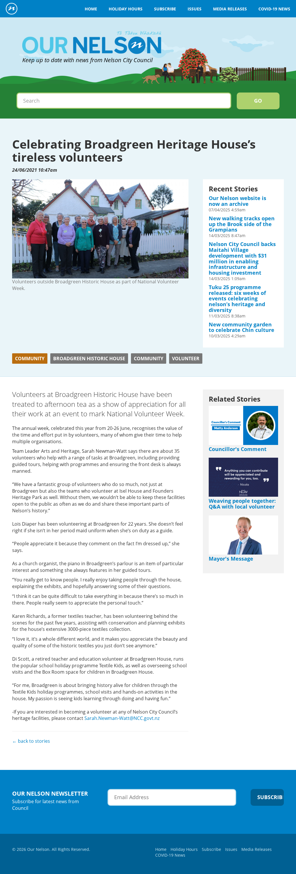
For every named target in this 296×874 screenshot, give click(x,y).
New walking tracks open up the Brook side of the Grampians (242, 224)
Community (30, 358)
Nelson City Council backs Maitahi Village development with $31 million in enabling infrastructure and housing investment (242, 258)
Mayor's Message (231, 558)
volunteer (185, 358)
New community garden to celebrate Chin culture (241, 327)
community (148, 358)
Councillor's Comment (238, 449)
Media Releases (230, 9)
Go (258, 100)
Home (91, 9)
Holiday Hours (126, 9)
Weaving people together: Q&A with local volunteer (242, 503)
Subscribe (165, 9)
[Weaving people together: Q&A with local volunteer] (243, 477)
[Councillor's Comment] (243, 425)
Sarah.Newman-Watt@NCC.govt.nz (122, 718)
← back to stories (31, 741)
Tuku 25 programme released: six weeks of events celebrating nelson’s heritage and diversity (237, 298)
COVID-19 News (274, 9)
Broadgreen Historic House (89, 358)
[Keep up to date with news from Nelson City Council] (91, 29)
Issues (194, 9)
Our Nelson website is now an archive (237, 201)
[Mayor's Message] (243, 535)
